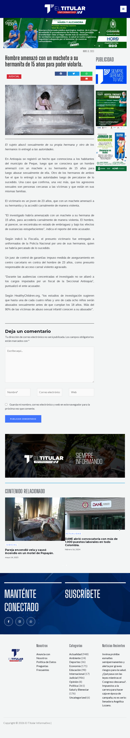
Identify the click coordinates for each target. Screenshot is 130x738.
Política (73, 685)
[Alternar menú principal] (123, 9)
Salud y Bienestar (79, 689)
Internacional (76, 673)
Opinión (73, 681)
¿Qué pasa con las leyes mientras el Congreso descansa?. (114, 677)
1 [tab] (63, 565)
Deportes (74, 661)
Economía (75, 666)
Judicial (73, 677)
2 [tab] (66, 565)
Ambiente (75, 658)
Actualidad (75, 654)
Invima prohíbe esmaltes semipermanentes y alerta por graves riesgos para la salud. (114, 662)
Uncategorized (77, 697)
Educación (75, 669)
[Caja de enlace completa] (35, 529)
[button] (14, 76)
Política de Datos (46, 661)
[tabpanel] (35, 529)
